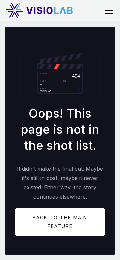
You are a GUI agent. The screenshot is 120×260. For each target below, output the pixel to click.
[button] (107, 11)
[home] (39, 10)
